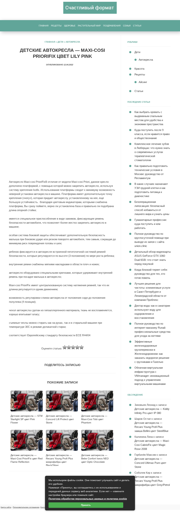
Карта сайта (6, 507)
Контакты (44, 507)
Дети (60, 42)
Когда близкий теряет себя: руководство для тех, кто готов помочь (151, 273)
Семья (127, 25)
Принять (86, 505)
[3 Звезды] (73, 347)
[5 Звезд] (81, 347)
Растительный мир (89, 25)
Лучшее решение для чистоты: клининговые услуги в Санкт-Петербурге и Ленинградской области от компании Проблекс (152, 291)
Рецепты (56, 25)
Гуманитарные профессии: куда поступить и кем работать (150, 223)
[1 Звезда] (65, 347)
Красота (139, 68)
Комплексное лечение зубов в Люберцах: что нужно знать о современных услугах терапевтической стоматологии (152, 152)
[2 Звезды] (69, 347)
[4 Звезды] (77, 347)
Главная (44, 25)
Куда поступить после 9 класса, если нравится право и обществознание (152, 134)
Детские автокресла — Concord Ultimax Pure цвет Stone (150, 462)
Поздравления (112, 25)
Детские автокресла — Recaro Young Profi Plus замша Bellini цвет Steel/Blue (151, 426)
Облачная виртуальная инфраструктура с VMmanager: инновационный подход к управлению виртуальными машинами (151, 375)
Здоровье (69, 25)
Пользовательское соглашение (26, 507)
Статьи (137, 25)
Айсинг (143, 82)
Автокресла (73, 42)
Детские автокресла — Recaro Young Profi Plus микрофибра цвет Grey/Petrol (152, 480)
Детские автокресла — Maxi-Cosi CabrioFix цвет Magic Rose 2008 (151, 444)
